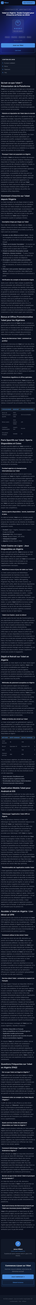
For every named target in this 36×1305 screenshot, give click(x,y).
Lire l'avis (18, 50)
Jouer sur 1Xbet (18, 45)
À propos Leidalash (9, 63)
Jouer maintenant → (28, 2)
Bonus (6, 66)
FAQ (5, 72)
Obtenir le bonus (18, 1282)
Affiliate (24, 1301)
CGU (20, 1301)
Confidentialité (14, 1301)
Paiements (7, 69)
